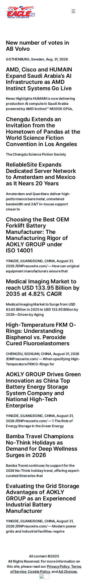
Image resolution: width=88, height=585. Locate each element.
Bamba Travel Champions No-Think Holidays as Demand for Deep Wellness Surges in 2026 (41, 445)
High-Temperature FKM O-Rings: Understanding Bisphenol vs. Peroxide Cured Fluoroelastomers (41, 334)
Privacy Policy (58, 566)
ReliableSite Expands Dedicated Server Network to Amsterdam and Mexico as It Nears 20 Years (41, 173)
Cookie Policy (39, 571)
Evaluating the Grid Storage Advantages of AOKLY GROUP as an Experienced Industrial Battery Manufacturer (42, 498)
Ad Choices (67, 571)
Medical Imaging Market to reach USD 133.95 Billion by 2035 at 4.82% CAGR (42, 287)
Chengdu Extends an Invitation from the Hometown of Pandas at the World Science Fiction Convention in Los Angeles (43, 131)
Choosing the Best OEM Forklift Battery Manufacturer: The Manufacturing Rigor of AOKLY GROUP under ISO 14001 (37, 235)
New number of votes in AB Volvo (37, 46)
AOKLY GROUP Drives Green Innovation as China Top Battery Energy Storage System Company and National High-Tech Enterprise (43, 389)
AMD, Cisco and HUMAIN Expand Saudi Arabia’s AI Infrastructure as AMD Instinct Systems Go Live (39, 78)
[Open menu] (73, 11)
